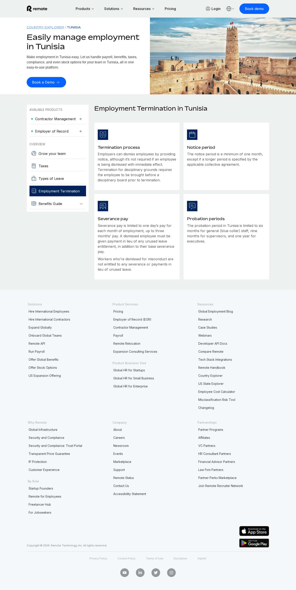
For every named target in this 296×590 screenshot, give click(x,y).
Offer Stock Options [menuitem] (43, 367)
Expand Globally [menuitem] (40, 327)
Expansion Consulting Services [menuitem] (135, 351)
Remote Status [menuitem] (123, 478)
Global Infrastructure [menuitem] (43, 429)
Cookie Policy (126, 558)
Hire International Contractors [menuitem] (49, 319)
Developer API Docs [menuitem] (212, 343)
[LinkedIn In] (140, 572)
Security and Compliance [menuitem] (46, 437)
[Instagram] (171, 572)
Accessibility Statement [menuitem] (129, 494)
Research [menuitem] (205, 319)
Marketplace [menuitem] (122, 462)
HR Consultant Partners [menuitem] (214, 454)
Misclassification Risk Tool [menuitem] (216, 400)
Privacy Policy (98, 558)
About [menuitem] (117, 429)
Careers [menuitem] (119, 437)
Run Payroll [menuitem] (37, 351)
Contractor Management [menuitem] (130, 327)
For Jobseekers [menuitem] (40, 512)
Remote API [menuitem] (37, 343)
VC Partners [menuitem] (206, 445)
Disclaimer (180, 558)
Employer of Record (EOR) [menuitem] (132, 319)
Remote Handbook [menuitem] (211, 367)
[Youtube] (124, 572)
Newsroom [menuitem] (121, 445)
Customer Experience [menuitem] (44, 470)
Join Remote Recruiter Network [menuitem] (220, 486)
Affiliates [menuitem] (204, 437)
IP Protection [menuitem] (38, 462)
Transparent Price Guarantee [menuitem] (49, 454)
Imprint (202, 558)
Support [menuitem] (119, 470)
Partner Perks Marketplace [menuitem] (217, 478)
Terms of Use (154, 558)
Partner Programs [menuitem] (210, 429)
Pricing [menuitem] (118, 311)
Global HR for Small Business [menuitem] (133, 378)
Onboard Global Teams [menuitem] (45, 335)
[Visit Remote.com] (37, 8)
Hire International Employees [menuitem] (49, 311)
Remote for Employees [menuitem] (45, 496)
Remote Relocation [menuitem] (126, 343)
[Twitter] (155, 572)
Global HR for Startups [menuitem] (129, 370)
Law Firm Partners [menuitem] (210, 470)
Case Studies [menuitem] (207, 327)
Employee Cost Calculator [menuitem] (216, 391)
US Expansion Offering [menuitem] (45, 375)
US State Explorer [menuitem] (211, 383)
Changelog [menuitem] (206, 408)
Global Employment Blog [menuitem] (215, 311)
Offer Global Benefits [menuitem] (44, 359)
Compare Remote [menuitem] (210, 351)
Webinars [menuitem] (205, 335)
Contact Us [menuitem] (121, 486)
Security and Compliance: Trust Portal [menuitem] (55, 445)
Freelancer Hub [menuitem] (40, 504)
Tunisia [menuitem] (74, 27)
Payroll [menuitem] (118, 335)
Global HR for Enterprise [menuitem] (130, 386)
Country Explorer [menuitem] (45, 27)
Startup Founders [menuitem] (41, 488)
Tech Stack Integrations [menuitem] (215, 359)
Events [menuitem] (118, 454)
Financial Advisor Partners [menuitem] (216, 462)
